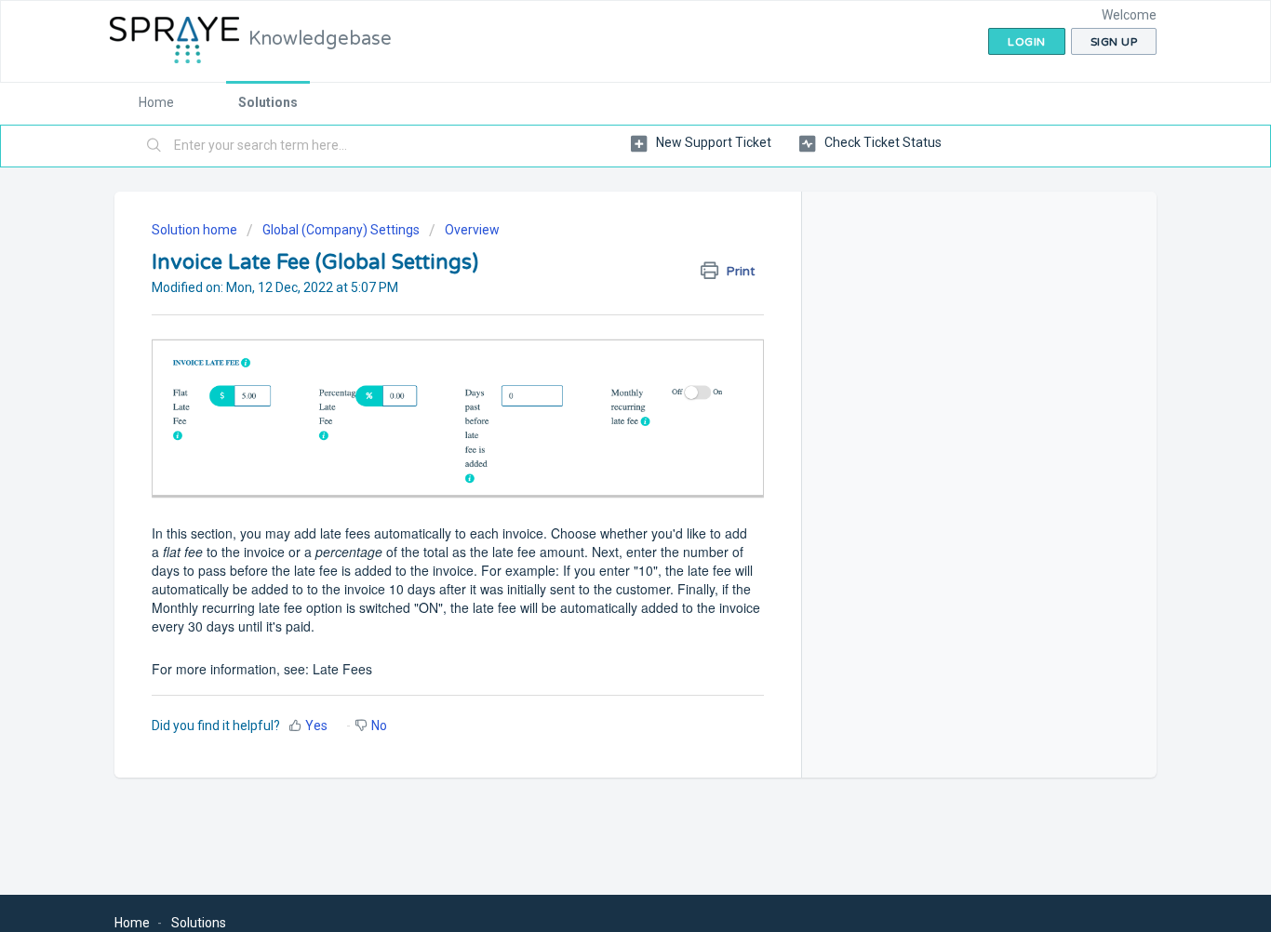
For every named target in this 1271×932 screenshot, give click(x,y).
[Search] (154, 146)
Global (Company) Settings (341, 229)
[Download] (601, 219)
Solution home (196, 229)
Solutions (268, 102)
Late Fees (342, 668)
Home (156, 102)
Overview (472, 229)
